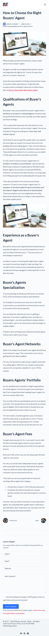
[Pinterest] (24, 633)
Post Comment (10, 606)
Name (7, 554)
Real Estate (28, 26)
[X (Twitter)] (28, 633)
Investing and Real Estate (13, 26)
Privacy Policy (15, 623)
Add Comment (10, 576)
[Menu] (45, 5)
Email (7, 561)
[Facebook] (21, 633)
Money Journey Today (23, 621)
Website (8, 568)
